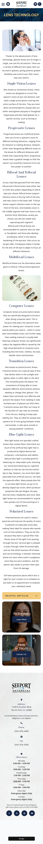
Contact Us (21, 654)
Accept (21, 838)
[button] (8, 4)
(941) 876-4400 (21, 731)
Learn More (21, 619)
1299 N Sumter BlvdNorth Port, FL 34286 (21, 708)
